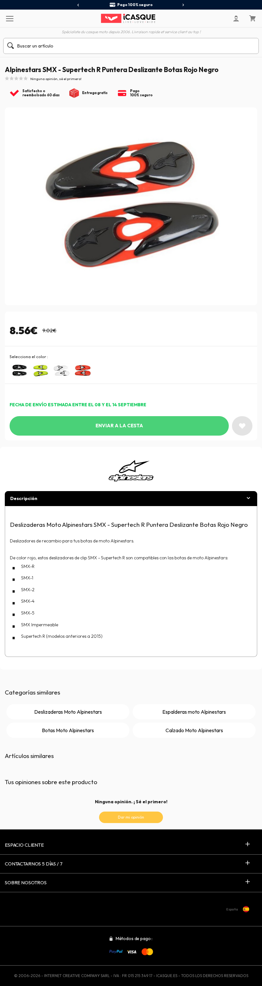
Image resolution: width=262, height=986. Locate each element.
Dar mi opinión (131, 817)
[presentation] (78, 5)
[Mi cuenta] (236, 18)
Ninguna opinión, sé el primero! (55, 79)
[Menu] (9, 18)
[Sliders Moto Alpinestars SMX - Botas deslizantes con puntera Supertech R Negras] (19, 371)
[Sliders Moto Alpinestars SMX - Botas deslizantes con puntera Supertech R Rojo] (83, 371)
